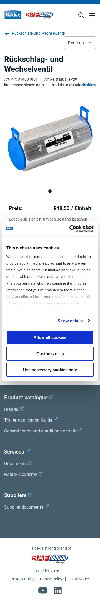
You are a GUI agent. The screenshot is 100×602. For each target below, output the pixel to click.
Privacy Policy (22, 579)
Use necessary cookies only (50, 369)
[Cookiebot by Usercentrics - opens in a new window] (71, 228)
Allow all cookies (50, 337)
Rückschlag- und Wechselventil (38, 33)
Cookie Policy (51, 579)
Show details (70, 320)
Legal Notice (79, 579)
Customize (46, 353)
